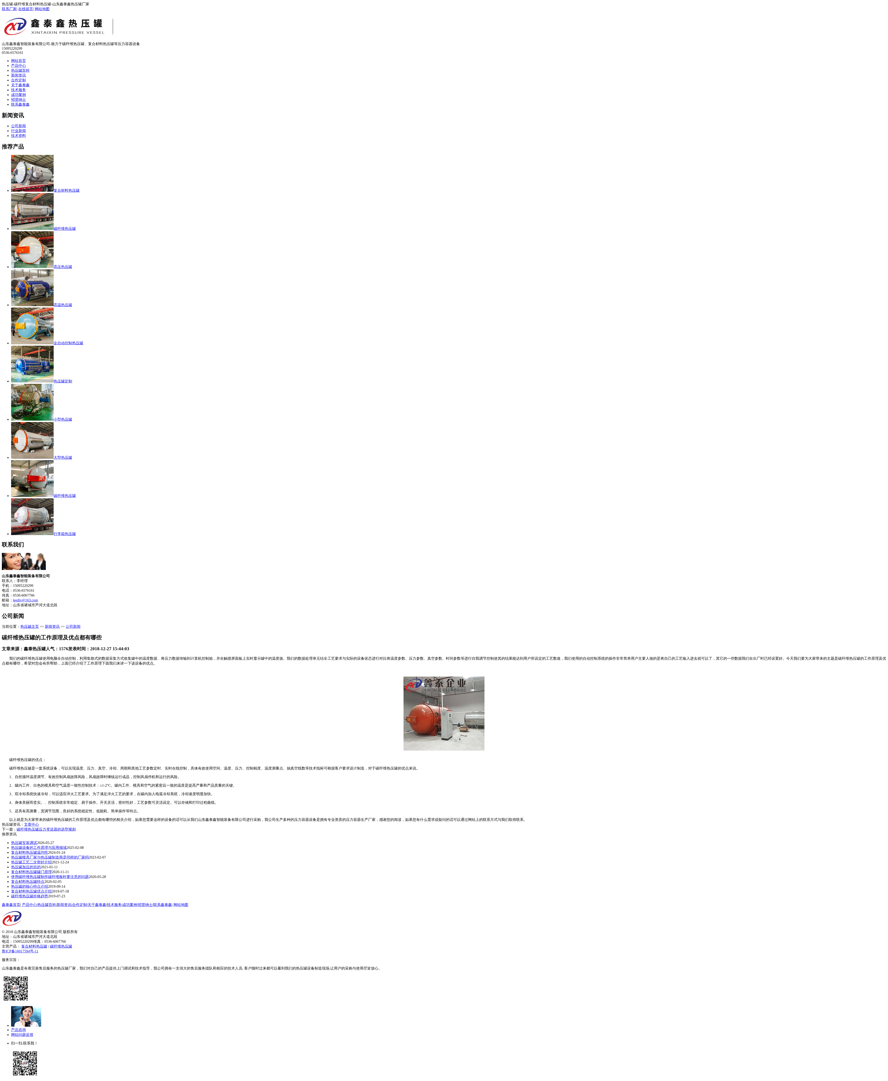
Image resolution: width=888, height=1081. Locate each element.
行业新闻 (18, 131)
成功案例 (18, 95)
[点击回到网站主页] (12, 928)
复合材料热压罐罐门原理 (31, 872)
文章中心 (31, 824)
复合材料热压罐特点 (27, 882)
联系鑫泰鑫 (20, 104)
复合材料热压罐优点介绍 (31, 891)
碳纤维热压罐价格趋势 (29, 896)
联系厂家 (9, 9)
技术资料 (18, 136)
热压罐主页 (29, 626)
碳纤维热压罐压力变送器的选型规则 (46, 829)
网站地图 (42, 9)
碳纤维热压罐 (61, 946)
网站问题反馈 (22, 1035)
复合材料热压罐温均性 (29, 852)
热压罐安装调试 (24, 843)
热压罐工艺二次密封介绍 (31, 862)
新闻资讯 (18, 75)
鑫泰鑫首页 (11, 905)
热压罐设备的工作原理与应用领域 (39, 848)
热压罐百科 (20, 70)
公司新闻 (18, 126)
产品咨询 (18, 1030)
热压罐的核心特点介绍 (29, 886)
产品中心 (18, 66)
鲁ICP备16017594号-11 (20, 951)
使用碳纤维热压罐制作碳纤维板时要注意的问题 (50, 877)
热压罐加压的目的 (26, 867)
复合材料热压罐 (34, 946)
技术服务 (18, 90)
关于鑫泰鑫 (20, 85)
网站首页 (18, 61)
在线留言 (25, 9)
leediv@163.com (25, 600)
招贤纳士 (18, 100)
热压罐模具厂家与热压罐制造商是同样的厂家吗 (50, 857)
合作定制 (18, 80)
